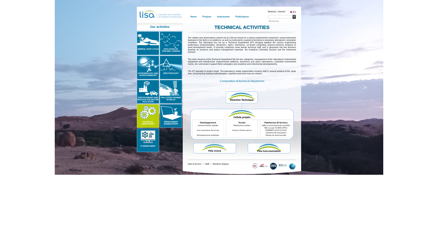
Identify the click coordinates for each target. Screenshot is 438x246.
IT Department (148, 146)
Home (193, 16)
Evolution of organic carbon (171, 50)
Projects (206, 16)
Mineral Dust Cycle (148, 49)
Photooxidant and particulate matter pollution (148, 100)
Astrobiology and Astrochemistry (148, 74)
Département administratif (171, 123)
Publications (242, 16)
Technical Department (148, 123)
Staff (207, 164)
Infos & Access (194, 164)
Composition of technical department (242, 81)
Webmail (272, 11)
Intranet (281, 11)
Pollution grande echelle (171, 99)
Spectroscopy (171, 73)
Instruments (223, 16)
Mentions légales (221, 164)
